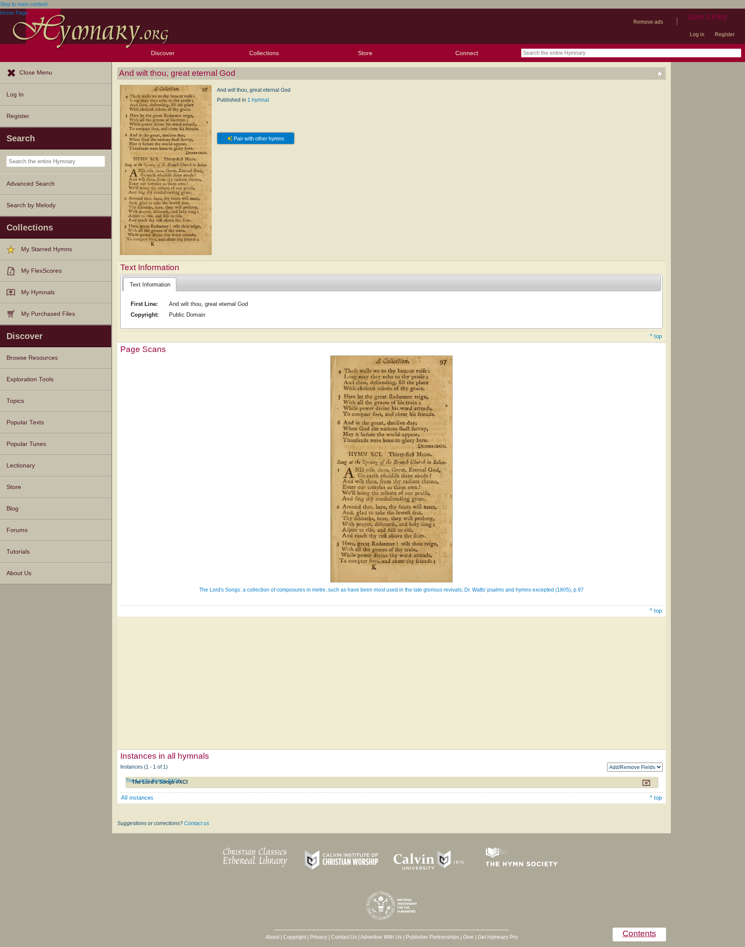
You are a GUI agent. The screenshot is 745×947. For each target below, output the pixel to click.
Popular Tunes (26, 444)
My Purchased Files (48, 314)
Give (468, 937)
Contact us (196, 823)
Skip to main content (23, 4)
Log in (697, 34)
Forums (17, 530)
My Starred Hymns (46, 249)
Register (725, 34)
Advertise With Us (381, 937)
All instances (137, 797)
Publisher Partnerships (432, 937)
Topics (15, 401)
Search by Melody (31, 205)
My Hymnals (38, 292)
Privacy (318, 937)
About (272, 937)
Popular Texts (25, 422)
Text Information (150, 284)
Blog (12, 508)
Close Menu (35, 72)
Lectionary (20, 465)
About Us (18, 573)
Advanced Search (30, 184)
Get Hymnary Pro (498, 937)
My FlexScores (41, 271)
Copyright (294, 937)
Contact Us (344, 937)
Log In (15, 94)
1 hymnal (258, 100)
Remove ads (648, 22)
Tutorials (18, 551)
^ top (656, 336)
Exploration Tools (29, 379)
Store (365, 53)
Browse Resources (32, 358)
